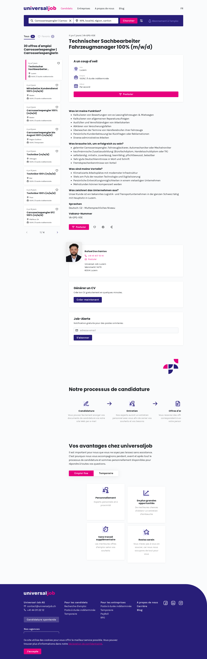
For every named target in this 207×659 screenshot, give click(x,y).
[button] (126, 94)
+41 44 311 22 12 (35, 610)
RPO (103, 617)
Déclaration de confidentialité (85, 643)
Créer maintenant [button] (88, 299)
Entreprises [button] (83, 8)
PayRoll (105, 613)
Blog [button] (121, 8)
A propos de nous (147, 602)
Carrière (142, 606)
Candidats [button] (67, 8)
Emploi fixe (81, 473)
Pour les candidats (76, 602)
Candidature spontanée (41, 619)
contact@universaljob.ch (41, 606)
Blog (139, 610)
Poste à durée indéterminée (79, 610)
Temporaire (106, 473)
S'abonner (83, 337)
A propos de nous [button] (104, 8)
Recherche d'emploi (75, 606)
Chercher (128, 20)
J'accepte (32, 651)
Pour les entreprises (113, 602)
